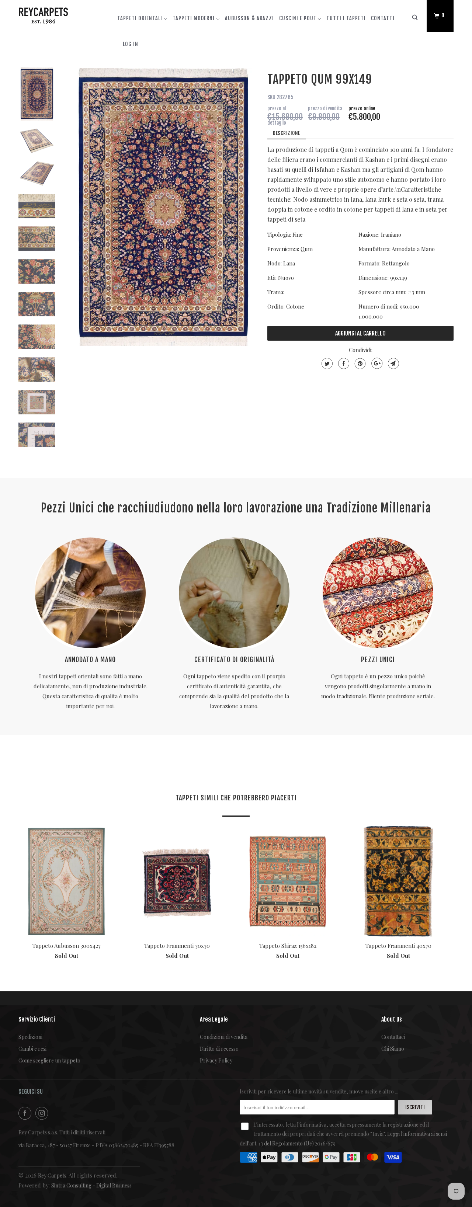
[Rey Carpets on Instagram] (43, 1113)
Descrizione (286, 133)
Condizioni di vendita (223, 1036)
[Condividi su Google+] (375, 363)
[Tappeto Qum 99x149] (163, 207)
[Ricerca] (415, 19)
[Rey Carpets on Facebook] (26, 1113)
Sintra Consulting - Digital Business (91, 1185)
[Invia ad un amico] (392, 363)
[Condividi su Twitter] (326, 363)
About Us (391, 1019)
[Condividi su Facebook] (342, 363)
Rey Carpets (52, 1175)
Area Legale (214, 1019)
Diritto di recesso (219, 1048)
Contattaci (393, 1036)
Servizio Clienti (36, 1019)
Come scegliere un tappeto (49, 1060)
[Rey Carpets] (56, 14)
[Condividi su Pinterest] (359, 363)
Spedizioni (30, 1036)
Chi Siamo (392, 1048)
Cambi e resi (32, 1048)
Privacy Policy (216, 1060)
